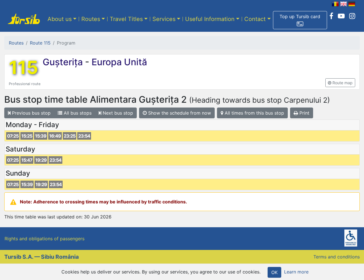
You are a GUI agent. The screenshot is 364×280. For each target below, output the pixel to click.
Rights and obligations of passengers (44, 238)
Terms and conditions (336, 257)
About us (59, 19)
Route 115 (40, 43)
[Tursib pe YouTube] (341, 16)
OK (274, 272)
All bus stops (77, 113)
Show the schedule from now (179, 113)
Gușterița (64, 62)
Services (163, 19)
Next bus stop (117, 113)
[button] (300, 20)
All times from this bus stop (253, 113)
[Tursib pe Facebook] (331, 16)
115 (23, 67)
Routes (90, 19)
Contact (255, 19)
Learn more (296, 272)
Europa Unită (118, 62)
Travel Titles (126, 19)
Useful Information (210, 19)
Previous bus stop (31, 113)
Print (303, 113)
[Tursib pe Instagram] (352, 16)
